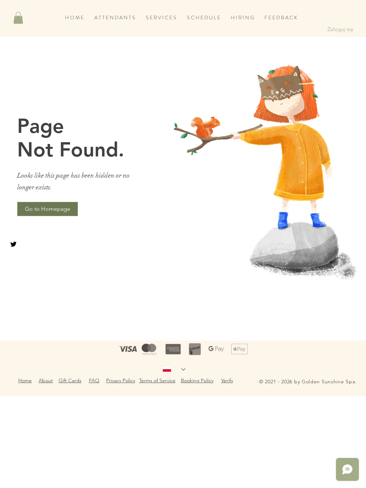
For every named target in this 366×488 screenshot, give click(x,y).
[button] (18, 18)
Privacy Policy (120, 380)
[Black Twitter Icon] (13, 244)
